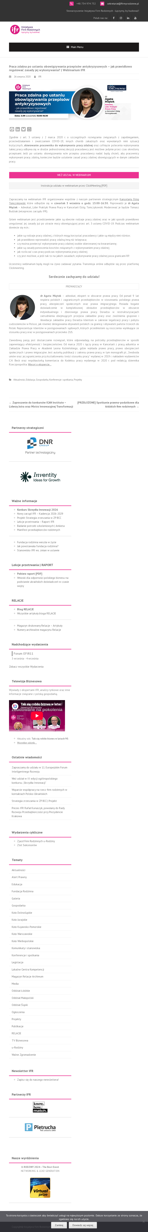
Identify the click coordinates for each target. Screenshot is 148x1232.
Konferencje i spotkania (61, 379)
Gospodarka (42, 379)
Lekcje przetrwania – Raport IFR (35, 521)
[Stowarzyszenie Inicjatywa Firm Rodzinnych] (25, 29)
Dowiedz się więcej (83, 1225)
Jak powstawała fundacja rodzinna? (37, 546)
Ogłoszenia (18, 1012)
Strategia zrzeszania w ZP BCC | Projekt (34, 801)
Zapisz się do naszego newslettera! (38, 1079)
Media (15, 983)
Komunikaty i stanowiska (26, 948)
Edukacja (30, 379)
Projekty (78, 379)
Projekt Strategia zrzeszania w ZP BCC (39, 517)
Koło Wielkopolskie (23, 941)
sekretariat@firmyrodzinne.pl (122, 3)
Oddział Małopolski (23, 998)
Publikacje (17, 1026)
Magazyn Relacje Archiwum (27, 976)
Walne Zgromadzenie (24, 1054)
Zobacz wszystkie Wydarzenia (26, 666)
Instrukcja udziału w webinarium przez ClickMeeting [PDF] (74, 185)
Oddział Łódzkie (21, 990)
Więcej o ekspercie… (39, 364)
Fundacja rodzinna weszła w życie (36, 542)
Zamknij (59, 1225)
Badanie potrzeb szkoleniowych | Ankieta (41, 526)
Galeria (16, 898)
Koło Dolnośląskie (22, 912)
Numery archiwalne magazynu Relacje (39, 629)
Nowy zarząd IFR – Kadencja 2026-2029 (40, 513)
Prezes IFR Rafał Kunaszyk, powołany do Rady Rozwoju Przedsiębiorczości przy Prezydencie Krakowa (38, 812)
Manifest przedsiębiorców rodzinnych (38, 530)
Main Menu (77, 47)
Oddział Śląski (20, 1005)
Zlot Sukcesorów (27, 845)
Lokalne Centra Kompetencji (28, 969)
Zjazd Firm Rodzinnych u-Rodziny (36, 841)
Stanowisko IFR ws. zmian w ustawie (38, 550)
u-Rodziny (17, 1047)
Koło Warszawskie (22, 934)
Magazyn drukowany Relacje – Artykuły (39, 625)
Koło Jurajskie (19, 919)
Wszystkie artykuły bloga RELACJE (36, 613)
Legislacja (17, 962)
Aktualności (19, 379)
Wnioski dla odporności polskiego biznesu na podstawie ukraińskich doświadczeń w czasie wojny (43, 582)
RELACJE (16, 1033)
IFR (39, 76)
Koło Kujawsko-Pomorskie (26, 927)
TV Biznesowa (20, 1040)
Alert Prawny (19, 877)
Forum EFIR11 (23, 653)
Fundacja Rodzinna (22, 891)
